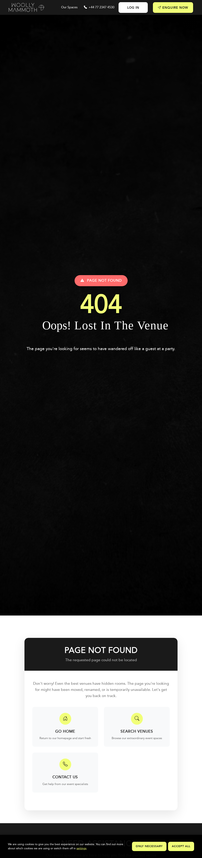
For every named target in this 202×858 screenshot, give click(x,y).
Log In (133, 7)
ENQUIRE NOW (174, 7)
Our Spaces (69, 7)
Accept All (181, 846)
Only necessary (149, 846)
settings (81, 848)
